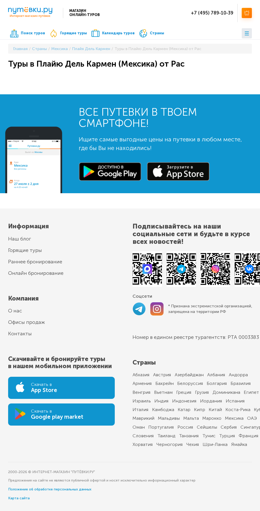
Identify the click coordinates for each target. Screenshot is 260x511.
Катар (184, 409)
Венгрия (142, 392)
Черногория (169, 444)
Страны (157, 33)
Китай (215, 409)
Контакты (20, 333)
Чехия (192, 444)
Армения (142, 383)
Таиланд (166, 436)
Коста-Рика (237, 409)
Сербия (229, 427)
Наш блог (19, 239)
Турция (227, 436)
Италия (141, 409)
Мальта (191, 418)
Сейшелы (207, 427)
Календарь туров (118, 33)
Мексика (234, 418)
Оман (139, 427)
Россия (185, 427)
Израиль (142, 401)
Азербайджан (189, 375)
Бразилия (241, 383)
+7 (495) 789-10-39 (212, 13)
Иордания (211, 401)
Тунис (209, 436)
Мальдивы (169, 418)
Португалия (161, 427)
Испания (235, 401)
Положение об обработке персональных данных (49, 489)
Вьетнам (163, 392)
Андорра (238, 375)
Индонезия (184, 401)
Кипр (199, 409)
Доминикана (226, 392)
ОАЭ (252, 418)
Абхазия (141, 375)
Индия (161, 401)
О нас (15, 311)
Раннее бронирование (35, 262)
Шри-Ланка (215, 444)
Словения (143, 436)
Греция (183, 392)
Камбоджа (163, 409)
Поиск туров (33, 33)
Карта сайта (19, 498)
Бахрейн (164, 383)
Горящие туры (73, 33)
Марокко (211, 418)
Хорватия (143, 444)
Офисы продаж (26, 322)
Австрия (162, 375)
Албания (216, 375)
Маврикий (143, 418)
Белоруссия (190, 383)
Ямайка (239, 444)
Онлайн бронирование (35, 273)
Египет (251, 392)
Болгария (217, 383)
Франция (248, 436)
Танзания (189, 436)
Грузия (202, 392)
